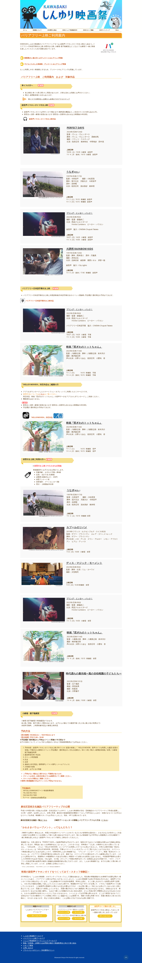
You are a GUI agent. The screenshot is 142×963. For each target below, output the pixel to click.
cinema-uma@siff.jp (38, 797)
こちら (44, 820)
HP (70, 815)
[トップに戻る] (126, 957)
